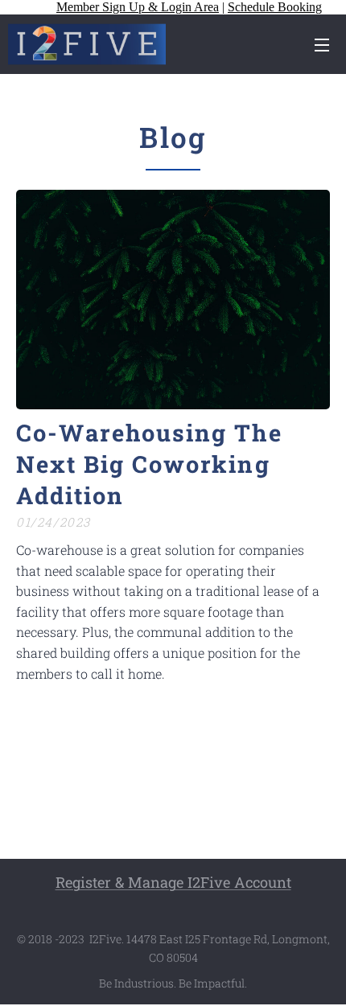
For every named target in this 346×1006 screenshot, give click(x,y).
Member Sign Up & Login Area (137, 7)
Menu (322, 44)
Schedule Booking (275, 7)
